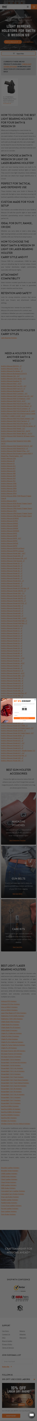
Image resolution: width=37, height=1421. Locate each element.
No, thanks (24, 720)
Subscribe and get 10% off (24, 718)
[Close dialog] (35, 699)
